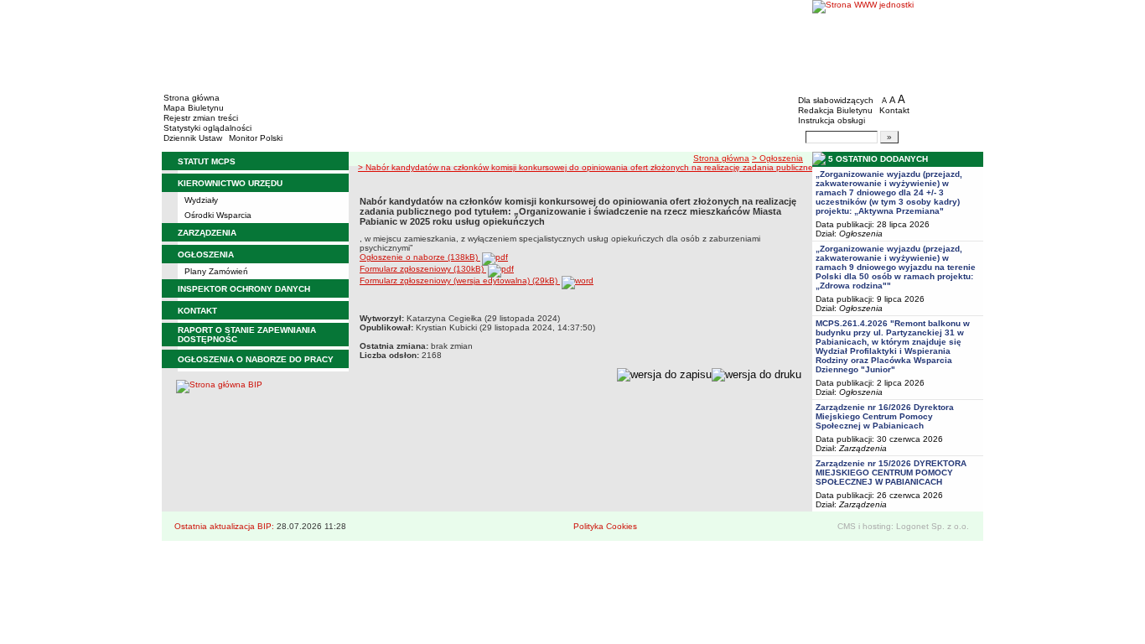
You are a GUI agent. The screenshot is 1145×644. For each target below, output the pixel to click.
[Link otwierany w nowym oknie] (897, 44)
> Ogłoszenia (777, 158)
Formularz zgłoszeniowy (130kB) (423, 268)
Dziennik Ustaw (192, 138)
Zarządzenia (863, 448)
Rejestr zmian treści (200, 117)
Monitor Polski (255, 138)
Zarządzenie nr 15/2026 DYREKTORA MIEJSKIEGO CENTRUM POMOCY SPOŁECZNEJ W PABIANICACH (891, 472)
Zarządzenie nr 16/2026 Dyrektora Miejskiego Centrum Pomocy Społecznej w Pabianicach (885, 416)
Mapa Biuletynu (193, 107)
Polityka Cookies (605, 526)
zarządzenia (207, 232)
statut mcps (207, 161)
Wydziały (201, 200)
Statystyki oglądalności (207, 127)
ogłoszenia (206, 254)
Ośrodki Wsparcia (217, 215)
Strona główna (191, 97)
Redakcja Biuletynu (835, 110)
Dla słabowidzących (835, 100)
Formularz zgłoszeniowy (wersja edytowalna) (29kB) (460, 280)
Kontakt (894, 110)
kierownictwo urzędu (230, 183)
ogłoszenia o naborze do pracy (256, 359)
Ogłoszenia (861, 233)
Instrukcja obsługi (831, 120)
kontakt (197, 310)
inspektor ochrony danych (244, 288)
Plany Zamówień (216, 271)
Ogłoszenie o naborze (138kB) (420, 257)
